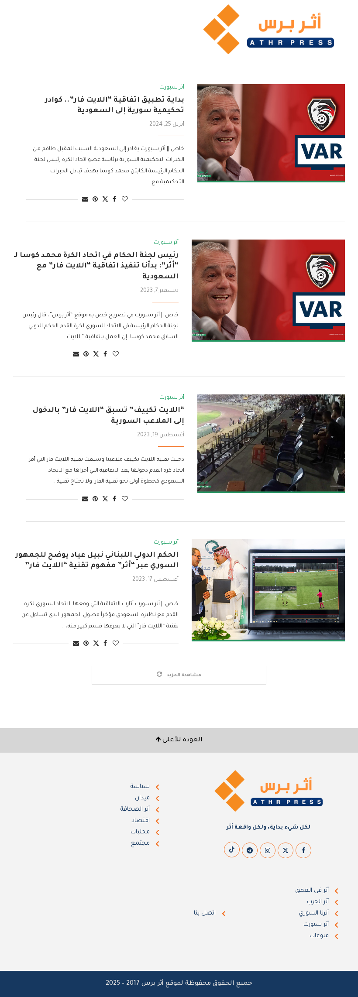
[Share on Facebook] (114, 200)
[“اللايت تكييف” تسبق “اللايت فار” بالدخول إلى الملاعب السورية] (271, 443)
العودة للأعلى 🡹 (179, 740)
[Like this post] (125, 200)
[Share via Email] (85, 200)
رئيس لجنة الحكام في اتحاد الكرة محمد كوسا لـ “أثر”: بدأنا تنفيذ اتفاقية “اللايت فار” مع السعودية (96, 266)
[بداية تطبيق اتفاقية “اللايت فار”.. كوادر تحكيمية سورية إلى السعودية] (271, 133)
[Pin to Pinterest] (95, 200)
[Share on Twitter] (105, 199)
